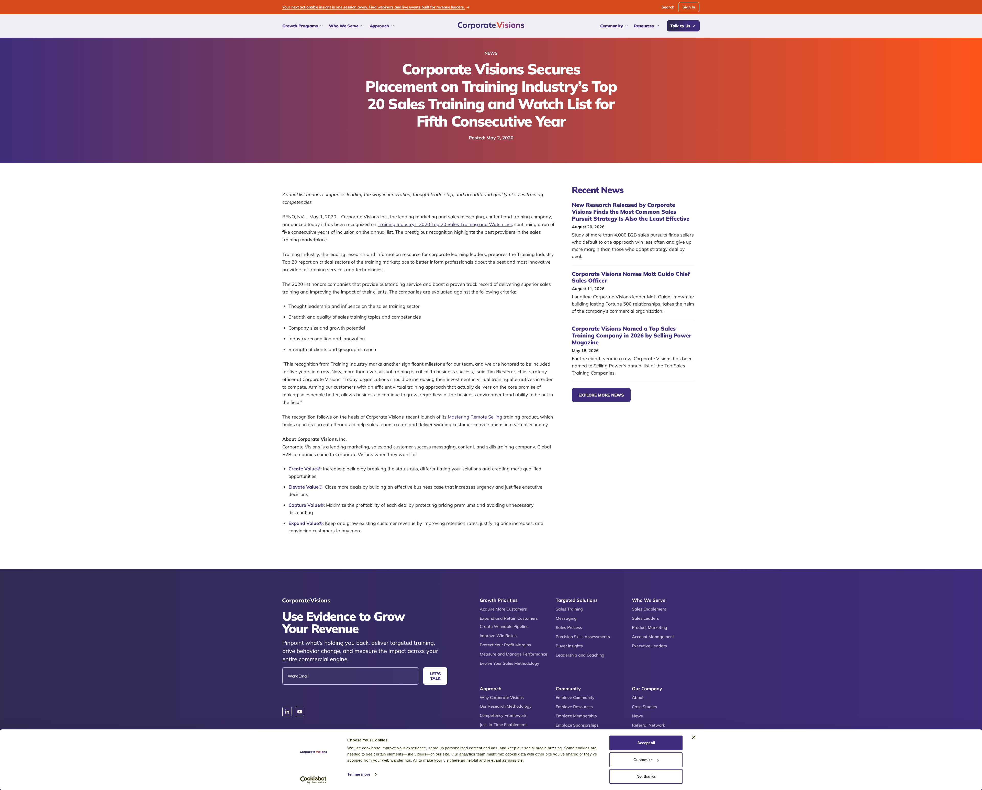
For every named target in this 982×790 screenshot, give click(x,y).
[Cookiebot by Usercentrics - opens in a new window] (313, 780)
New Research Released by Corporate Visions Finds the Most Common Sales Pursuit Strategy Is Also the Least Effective (630, 211)
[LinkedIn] (287, 711)
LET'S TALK (435, 676)
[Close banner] (694, 737)
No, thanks (646, 776)
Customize (643, 760)
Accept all (646, 743)
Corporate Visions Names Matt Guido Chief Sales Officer (631, 277)
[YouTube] (300, 711)
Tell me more (358, 774)
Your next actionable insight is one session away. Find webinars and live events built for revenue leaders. (373, 7)
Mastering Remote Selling (475, 417)
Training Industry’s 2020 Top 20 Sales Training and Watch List (445, 224)
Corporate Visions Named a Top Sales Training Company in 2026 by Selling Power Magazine (631, 335)
